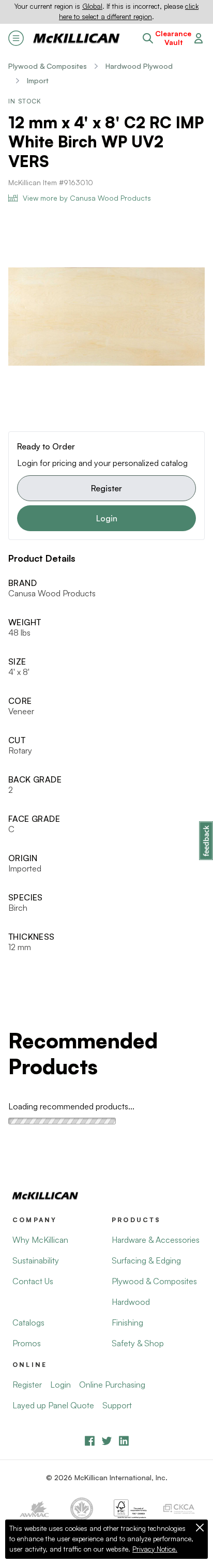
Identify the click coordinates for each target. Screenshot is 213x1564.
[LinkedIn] (123, 1440)
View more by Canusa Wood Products (87, 197)
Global (92, 6)
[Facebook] (89, 1440)
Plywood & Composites (47, 66)
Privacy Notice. (154, 1549)
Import (38, 80)
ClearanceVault (173, 38)
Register (106, 488)
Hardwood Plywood (139, 66)
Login (106, 518)
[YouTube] (106, 1440)
